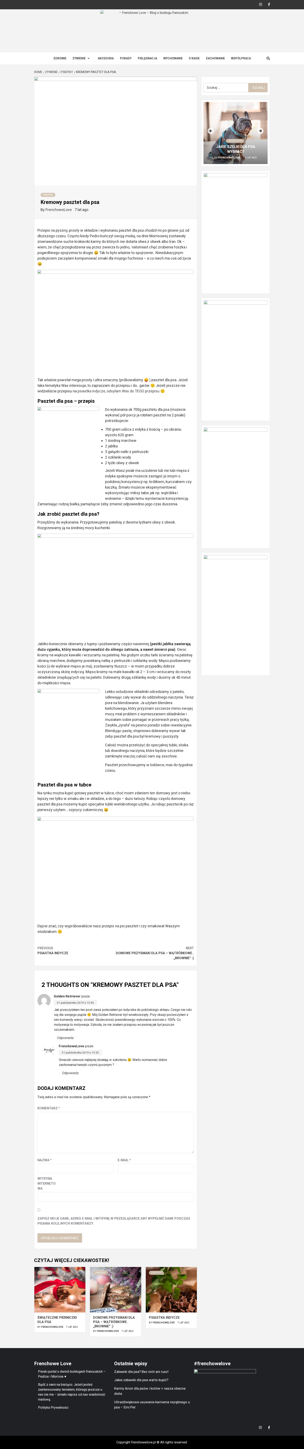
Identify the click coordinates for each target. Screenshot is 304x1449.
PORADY (126, 58)
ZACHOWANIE (215, 58)
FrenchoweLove (59, 209)
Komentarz (48, 1108)
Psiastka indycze (52, 950)
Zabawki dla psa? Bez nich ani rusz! (141, 1372)
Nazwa (44, 1160)
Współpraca (241, 58)
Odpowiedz (65, 1038)
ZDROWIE (59, 58)
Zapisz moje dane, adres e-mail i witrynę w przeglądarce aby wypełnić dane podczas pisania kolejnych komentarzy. (113, 1220)
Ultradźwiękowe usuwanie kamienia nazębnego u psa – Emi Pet (152, 1404)
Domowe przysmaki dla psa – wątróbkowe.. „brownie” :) (155, 953)
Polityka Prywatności (53, 1407)
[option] (235, 133)
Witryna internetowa (46, 1183)
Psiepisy (48, 194)
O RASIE (194, 58)
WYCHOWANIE (173, 58)
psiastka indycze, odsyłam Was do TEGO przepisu (118, 391)
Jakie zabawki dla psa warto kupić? (141, 1380)
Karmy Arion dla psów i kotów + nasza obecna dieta (150, 1391)
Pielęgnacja (147, 58)
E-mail (124, 1160)
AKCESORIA (106, 58)
